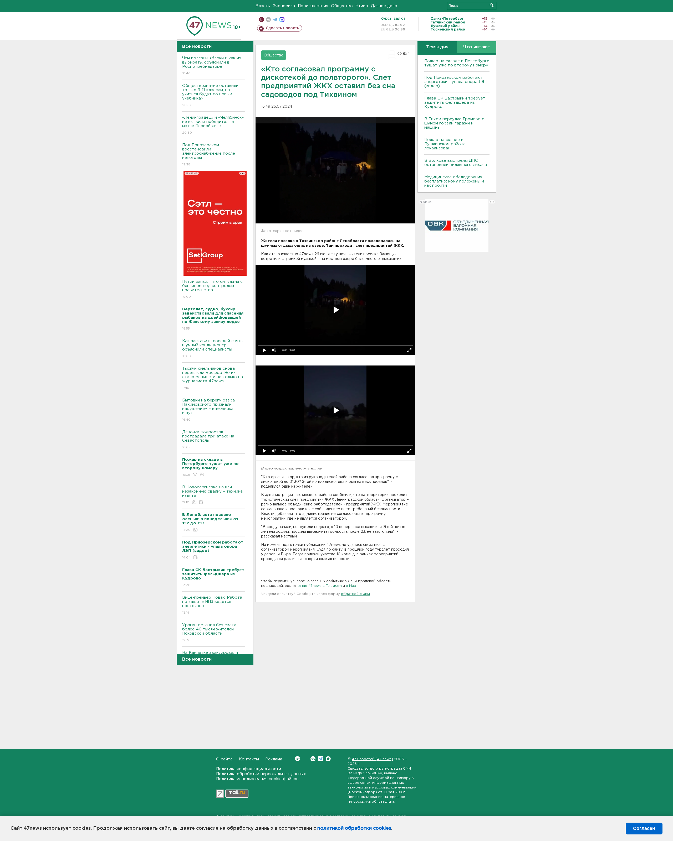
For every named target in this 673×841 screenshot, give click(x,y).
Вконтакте (312, 758)
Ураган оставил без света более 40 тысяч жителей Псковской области (209, 632)
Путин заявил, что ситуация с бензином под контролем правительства (212, 289)
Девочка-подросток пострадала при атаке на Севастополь (208, 439)
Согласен (644, 828)
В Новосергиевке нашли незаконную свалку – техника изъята (212, 494)
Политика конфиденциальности (248, 769)
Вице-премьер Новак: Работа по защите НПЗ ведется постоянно (212, 605)
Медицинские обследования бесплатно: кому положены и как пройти (454, 181)
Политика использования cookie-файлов (257, 779)
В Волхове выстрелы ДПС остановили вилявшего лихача (455, 162)
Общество (342, 6)
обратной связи (355, 594)
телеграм (275, 19)
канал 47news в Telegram (319, 585)
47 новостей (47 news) (372, 759)
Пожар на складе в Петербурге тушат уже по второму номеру (456, 63)
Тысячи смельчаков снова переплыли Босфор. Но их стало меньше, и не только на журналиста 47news (212, 378)
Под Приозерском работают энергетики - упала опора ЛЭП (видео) (455, 82)
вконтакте (268, 19)
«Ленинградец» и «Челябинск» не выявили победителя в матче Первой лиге (213, 125)
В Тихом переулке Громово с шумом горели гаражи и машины (454, 123)
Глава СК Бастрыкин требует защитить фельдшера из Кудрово (454, 102)
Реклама (273, 759)
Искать (492, 5)
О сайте (224, 759)
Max (328, 758)
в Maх (351, 585)
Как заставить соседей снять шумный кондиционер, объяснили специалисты (212, 348)
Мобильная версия (261, 19)
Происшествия (313, 6)
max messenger (281, 19)
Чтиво (362, 6)
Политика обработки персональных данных (261, 774)
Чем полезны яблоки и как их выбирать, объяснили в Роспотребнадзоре (211, 65)
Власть (263, 6)
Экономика (284, 6)
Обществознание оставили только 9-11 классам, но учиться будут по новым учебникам (210, 95)
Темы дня (437, 47)
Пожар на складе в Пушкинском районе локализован (445, 144)
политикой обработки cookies (354, 828)
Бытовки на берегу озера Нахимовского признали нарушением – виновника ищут (208, 410)
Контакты (249, 759)
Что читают (476, 47)
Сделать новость (282, 28)
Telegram (320, 758)
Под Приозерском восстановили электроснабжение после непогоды (208, 154)
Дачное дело (384, 6)
